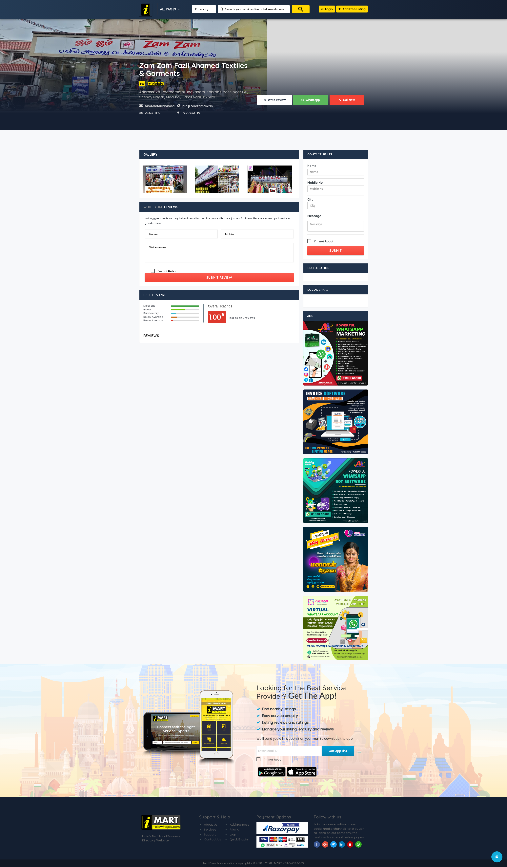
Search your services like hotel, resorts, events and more (256, 9)
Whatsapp (312, 100)
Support (210, 834)
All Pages (168, 9)
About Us (210, 824)
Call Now (348, 100)
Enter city (201, 9)
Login (328, 9)
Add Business (239, 824)
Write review (157, 247)
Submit (335, 251)
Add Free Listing (354, 9)
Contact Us (212, 839)
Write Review (276, 100)
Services (210, 829)
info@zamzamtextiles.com (202, 106)
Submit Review (219, 277)
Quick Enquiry (239, 839)
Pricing (234, 829)
